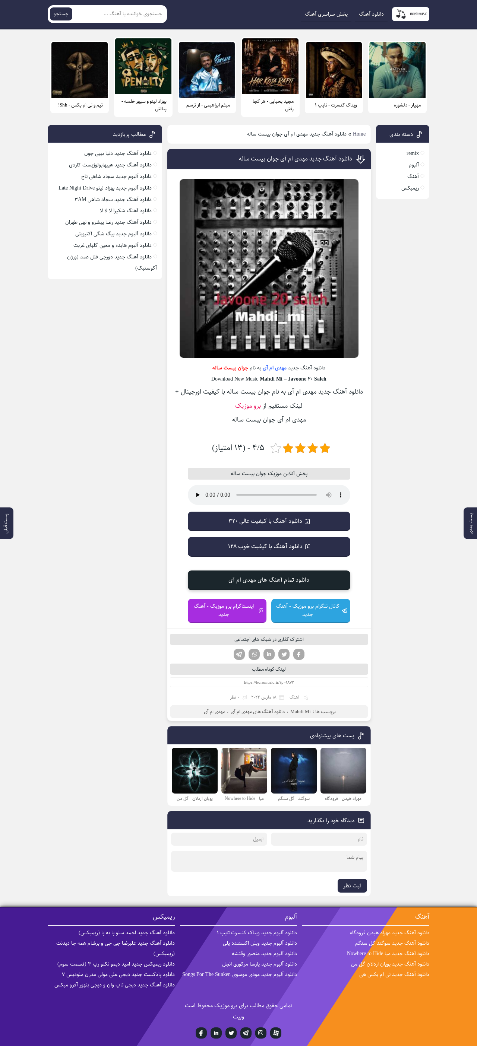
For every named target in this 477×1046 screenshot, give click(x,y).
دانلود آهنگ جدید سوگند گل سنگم (392, 943)
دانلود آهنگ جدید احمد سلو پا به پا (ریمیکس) (127, 933)
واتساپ (254, 654)
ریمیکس (410, 188)
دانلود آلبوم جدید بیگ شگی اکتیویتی (113, 234)
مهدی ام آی (275, 368)
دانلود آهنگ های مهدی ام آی (258, 711)
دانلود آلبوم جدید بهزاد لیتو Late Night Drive (105, 188)
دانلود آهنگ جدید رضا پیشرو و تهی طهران (108, 222)
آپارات (275, 1033)
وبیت (238, 1016)
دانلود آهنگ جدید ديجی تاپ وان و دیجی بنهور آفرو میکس (114, 985)
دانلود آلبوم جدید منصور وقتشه (264, 954)
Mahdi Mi (300, 711)
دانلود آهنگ (371, 14)
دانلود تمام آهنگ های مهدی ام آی (268, 580)
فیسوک (298, 654)
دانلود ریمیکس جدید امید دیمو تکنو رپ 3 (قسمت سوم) (116, 964)
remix (413, 153)
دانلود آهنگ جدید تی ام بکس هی (394, 974)
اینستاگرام (260, 1033)
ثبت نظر (352, 885)
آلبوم (414, 165)
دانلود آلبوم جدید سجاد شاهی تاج (116, 176)
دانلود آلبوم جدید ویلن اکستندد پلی (260, 943)
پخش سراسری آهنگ (326, 14)
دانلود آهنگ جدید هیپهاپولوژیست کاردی (110, 165)
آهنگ (295, 697)
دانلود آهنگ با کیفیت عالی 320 (265, 521)
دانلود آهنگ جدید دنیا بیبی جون (118, 153)
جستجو (61, 14)
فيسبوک (201, 1033)
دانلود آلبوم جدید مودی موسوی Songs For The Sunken (239, 974)
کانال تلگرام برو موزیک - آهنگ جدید (307, 610)
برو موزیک (248, 406)
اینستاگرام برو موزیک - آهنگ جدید (224, 610)
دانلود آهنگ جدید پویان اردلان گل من (390, 964)
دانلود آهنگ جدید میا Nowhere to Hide (388, 954)
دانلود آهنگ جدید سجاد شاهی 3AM (113, 199)
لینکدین (269, 654)
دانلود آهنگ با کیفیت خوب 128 (265, 546)
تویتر (284, 654)
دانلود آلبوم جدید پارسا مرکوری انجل (259, 964)
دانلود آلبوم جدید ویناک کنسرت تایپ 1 (257, 933)
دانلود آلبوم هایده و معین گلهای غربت (112, 245)
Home (359, 134)
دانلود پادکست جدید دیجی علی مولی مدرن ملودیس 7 (118, 974)
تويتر (231, 1033)
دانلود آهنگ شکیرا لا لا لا (126, 211)
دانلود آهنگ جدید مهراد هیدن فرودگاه (389, 933)
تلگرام (239, 654)
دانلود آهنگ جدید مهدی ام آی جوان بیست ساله (295, 158)
